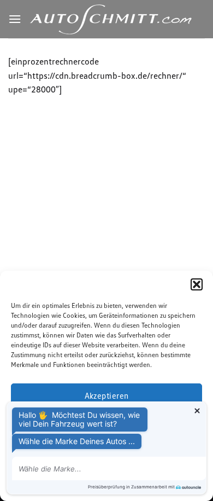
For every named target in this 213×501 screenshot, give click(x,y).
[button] (196, 284)
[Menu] (14, 18)
